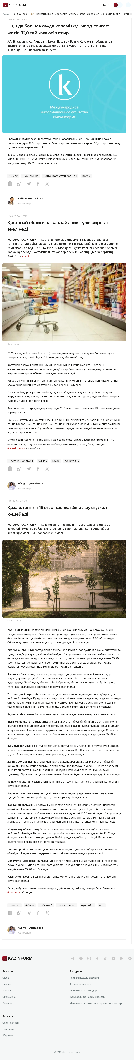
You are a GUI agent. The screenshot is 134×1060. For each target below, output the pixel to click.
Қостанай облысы (21, 461)
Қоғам (86, 176)
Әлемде (7, 1003)
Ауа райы (87, 905)
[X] (47, 184)
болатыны (13, 892)
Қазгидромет (67, 905)
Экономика (30, 176)
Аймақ (13, 176)
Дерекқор (93, 13)
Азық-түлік (72, 461)
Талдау (6, 990)
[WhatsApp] (19, 184)
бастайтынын (16, 448)
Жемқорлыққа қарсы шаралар (87, 996)
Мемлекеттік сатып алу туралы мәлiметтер (95, 1003)
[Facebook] (38, 184)
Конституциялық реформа (51, 13)
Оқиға (5, 977)
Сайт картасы (10, 1022)
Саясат (6, 984)
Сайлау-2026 (20, 13)
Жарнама (7, 1035)
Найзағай (45, 905)
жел (101, 905)
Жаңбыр (14, 905)
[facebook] (97, 958)
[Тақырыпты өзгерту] (118, 5)
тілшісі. (27, 256)
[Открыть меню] (128, 4)
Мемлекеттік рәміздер (83, 990)
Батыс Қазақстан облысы (60, 176)
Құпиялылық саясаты (81, 984)
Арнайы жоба (77, 13)
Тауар (56, 461)
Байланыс (8, 1029)
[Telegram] (28, 184)
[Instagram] (10, 184)
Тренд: (6, 14)
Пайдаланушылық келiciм (84, 977)
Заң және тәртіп (110, 13)
